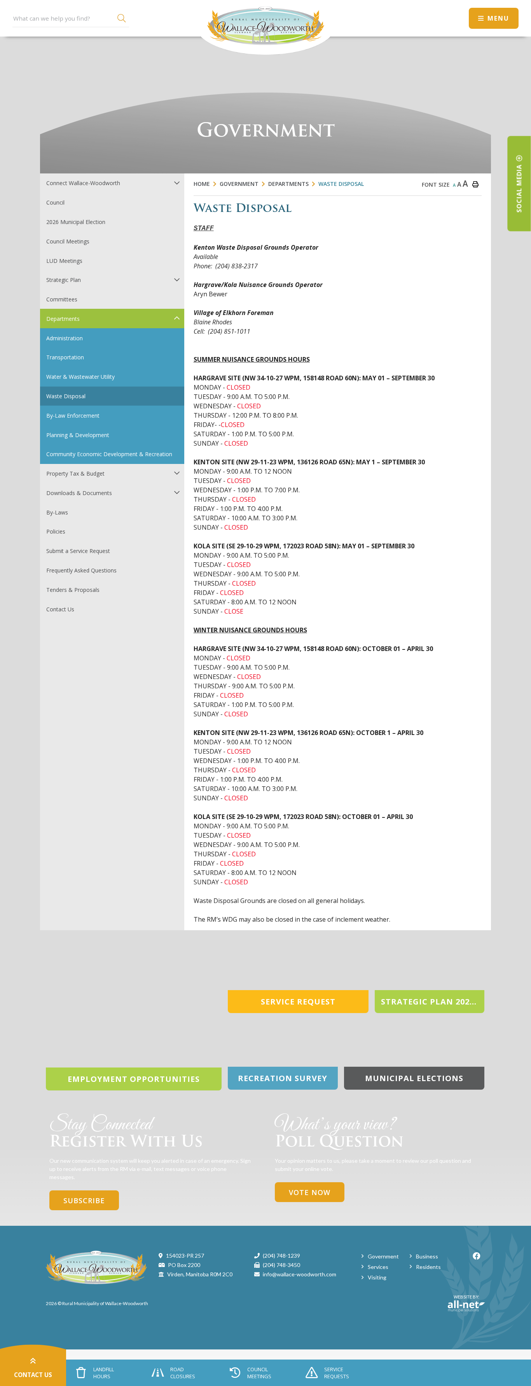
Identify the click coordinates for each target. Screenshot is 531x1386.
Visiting (377, 1277)
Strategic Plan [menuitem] (63, 280)
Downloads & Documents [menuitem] (79, 493)
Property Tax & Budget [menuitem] (75, 473)
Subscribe (84, 1200)
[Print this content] (475, 184)
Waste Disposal (341, 183)
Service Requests (336, 1373)
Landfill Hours (103, 1373)
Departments (288, 183)
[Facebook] (476, 1256)
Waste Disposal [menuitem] (66, 396)
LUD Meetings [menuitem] (64, 260)
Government (239, 183)
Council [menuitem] (55, 202)
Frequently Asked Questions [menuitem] (81, 570)
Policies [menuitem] (55, 531)
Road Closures (182, 1373)
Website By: (463, 1300)
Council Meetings (259, 1373)
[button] (176, 182)
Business (427, 1256)
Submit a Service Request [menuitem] (78, 551)
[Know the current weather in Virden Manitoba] (455, 18)
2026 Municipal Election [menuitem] (75, 222)
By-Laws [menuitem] (57, 512)
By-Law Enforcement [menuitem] (73, 415)
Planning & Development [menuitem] (77, 435)
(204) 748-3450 (281, 1265)
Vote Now (309, 1192)
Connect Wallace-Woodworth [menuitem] (83, 183)
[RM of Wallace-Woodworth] (96, 1267)
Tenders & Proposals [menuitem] (73, 589)
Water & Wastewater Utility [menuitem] (80, 376)
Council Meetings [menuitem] (67, 241)
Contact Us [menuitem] (60, 609)
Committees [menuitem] (61, 299)
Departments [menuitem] (63, 318)
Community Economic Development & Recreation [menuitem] (109, 454)
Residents (428, 1267)
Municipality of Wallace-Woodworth (265, 27)
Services (378, 1267)
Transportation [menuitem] (65, 357)
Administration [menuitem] (64, 338)
